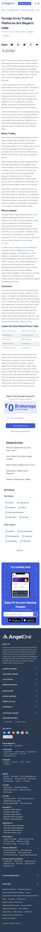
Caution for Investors (9, 918)
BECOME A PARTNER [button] (9, 696)
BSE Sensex (32, 778)
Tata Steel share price (9, 331)
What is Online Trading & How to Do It (20, 465)
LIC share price (25, 348)
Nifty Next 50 (7, 778)
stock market (32, 114)
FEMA (35, 137)
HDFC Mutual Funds (24, 852)
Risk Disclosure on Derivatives (12, 915)
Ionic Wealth (18, 745)
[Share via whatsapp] (18, 44)
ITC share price (25, 343)
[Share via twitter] (24, 44)
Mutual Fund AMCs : (10, 848)
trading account (22, 250)
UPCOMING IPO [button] (7, 707)
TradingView (7, 764)
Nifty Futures (7, 787)
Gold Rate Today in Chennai (12, 814)
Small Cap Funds (30, 861)
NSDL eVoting (18, 912)
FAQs (4, 899)
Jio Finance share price (9, 348)
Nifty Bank (14, 776)
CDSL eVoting (6, 912)
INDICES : (5, 774)
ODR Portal (28, 912)
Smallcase (14, 762)
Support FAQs (21, 722)
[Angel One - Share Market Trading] (8, 3)
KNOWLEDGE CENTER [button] (9, 685)
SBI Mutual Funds (26, 850)
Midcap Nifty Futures (10, 790)
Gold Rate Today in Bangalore (13, 819)
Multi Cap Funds (8, 866)
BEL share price (7, 339)
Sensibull (6, 762)
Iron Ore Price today (10, 844)
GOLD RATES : (7, 807)
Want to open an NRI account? (20, 431)
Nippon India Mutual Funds (28, 855)
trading (9, 87)
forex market (31, 107)
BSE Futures (7, 792)
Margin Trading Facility (10, 754)
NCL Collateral (23, 908)
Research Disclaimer (9, 889)
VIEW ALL (19, 550)
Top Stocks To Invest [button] (10, 713)
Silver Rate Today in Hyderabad (13, 825)
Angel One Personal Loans (10, 905)
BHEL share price (26, 339)
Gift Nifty (26, 781)
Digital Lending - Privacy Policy (12, 902)
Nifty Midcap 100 (20, 778)
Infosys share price (8, 343)
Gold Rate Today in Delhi (11, 812)
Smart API (22, 754)
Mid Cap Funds (30, 863)
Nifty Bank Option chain (26, 798)
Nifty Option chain (9, 798)
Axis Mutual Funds (9, 852)
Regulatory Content (24, 889)
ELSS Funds (7, 861)
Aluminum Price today (26, 839)
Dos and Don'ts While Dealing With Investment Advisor (20, 896)
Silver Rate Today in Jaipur (12, 832)
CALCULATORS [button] (7, 679)
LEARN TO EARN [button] (7, 691)
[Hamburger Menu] (38, 3)
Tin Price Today (24, 844)
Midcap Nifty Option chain (12, 801)
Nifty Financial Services (28, 776)
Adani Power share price (28, 331)
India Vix (18, 781)
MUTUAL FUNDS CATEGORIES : (12, 859)
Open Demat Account (24, 3)
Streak (22, 762)
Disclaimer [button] (6, 884)
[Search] (35, 3)
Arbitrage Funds (8, 863)
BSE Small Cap (8, 781)
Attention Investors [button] (10, 875)
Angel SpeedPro (32, 751)
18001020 (9, 722)
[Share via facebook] (30, 44)
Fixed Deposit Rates (9, 756)
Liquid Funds (18, 861)
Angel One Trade (19, 751)
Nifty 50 (6, 776)
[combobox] (6, 35)
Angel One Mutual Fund (10, 850)
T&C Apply (11, 899)
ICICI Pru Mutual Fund (10, 855)
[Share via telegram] (11, 44)
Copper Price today (9, 839)
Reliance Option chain (10, 803)
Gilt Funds (19, 863)
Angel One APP (7, 751)
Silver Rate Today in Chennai (12, 830)
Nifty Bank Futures (21, 787)
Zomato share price (27, 335)
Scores (28, 892)
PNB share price (7, 335)
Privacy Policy (21, 899)
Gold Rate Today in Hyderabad (13, 817)
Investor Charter (26, 905)
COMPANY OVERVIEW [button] (9, 669)
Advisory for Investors (9, 908)
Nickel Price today (23, 841)
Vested (28, 762)
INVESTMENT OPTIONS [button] (10, 674)
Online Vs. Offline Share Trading (18, 479)
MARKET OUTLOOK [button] (8, 701)
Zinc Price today (8, 841)
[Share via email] (37, 44)
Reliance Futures (25, 790)
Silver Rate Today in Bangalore (13, 828)
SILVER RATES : (7, 823)
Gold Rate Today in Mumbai (12, 809)
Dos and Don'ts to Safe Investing (13, 892)
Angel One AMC (7, 745)
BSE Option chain (26, 803)
